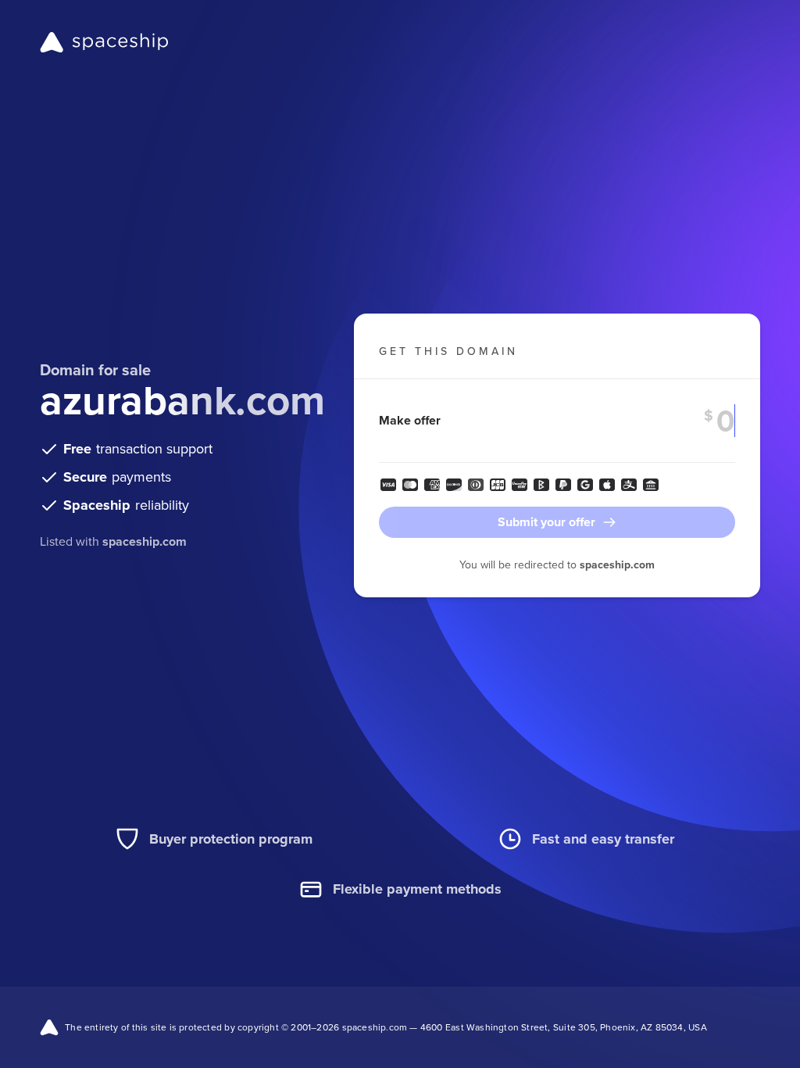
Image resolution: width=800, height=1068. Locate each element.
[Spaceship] (104, 42)
